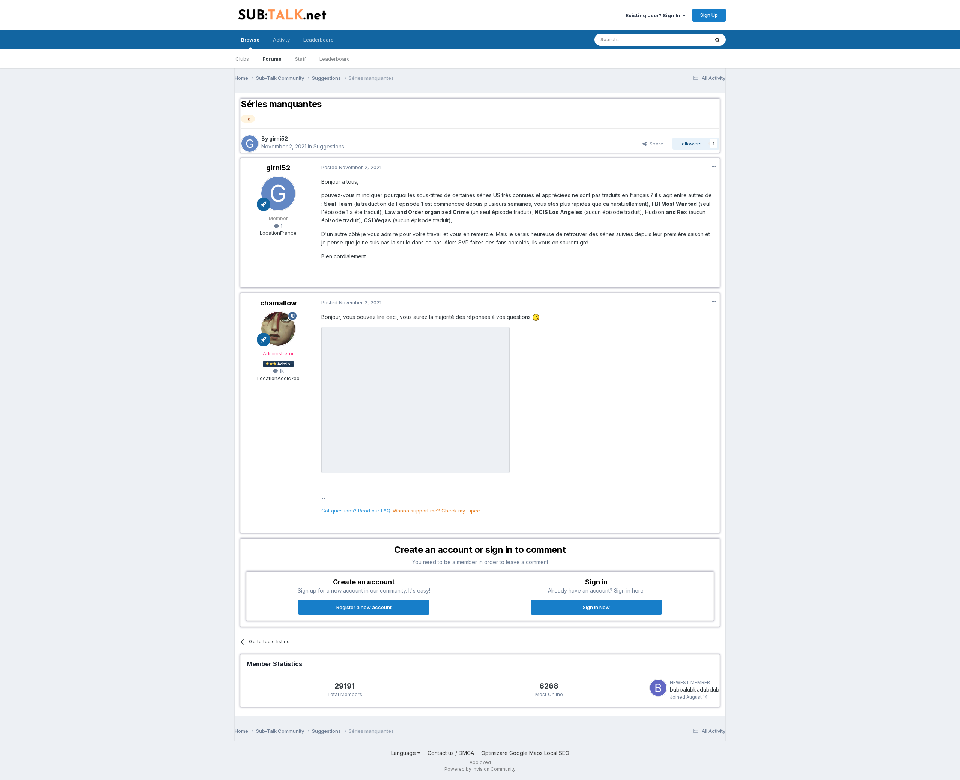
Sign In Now (596, 607)
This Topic (687, 39)
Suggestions (329, 146)
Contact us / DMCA (451, 753)
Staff (300, 59)
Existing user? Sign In (654, 15)
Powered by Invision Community (480, 769)
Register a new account (364, 607)
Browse (250, 40)
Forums (272, 59)
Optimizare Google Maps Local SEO (525, 753)
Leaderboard (335, 59)
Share (654, 144)
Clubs (242, 59)
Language (404, 753)
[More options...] (714, 166)
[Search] (717, 40)
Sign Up (709, 15)
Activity (281, 40)
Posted (351, 167)
